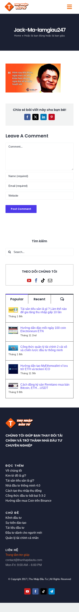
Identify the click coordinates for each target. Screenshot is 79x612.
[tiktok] (43, 591)
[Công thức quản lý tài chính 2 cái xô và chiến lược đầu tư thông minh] (13, 347)
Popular (17, 299)
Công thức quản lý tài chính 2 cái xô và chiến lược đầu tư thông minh (43, 348)
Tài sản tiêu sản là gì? (20, 480)
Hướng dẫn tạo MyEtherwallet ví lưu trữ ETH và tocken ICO (44, 367)
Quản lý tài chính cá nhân (22, 537)
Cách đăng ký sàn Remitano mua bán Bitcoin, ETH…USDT (44, 386)
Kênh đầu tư (14, 517)
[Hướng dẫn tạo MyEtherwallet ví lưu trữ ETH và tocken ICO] (13, 366)
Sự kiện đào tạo (16, 522)
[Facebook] (36, 280)
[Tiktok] (43, 280)
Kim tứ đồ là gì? (16, 475)
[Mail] (50, 280)
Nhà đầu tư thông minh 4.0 (23, 485)
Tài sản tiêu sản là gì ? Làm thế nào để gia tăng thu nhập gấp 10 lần (43, 310)
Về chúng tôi (14, 470)
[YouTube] (29, 280)
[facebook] (35, 591)
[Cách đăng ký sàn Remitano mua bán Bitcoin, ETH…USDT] (13, 385)
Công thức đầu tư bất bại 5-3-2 (26, 495)
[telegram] (52, 591)
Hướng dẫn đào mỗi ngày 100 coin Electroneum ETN (43, 329)
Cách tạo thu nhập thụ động (24, 490)
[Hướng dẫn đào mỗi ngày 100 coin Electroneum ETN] (13, 328)
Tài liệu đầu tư (15, 527)
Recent (39, 299)
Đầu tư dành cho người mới (24, 532)
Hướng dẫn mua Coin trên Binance (28, 500)
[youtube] (27, 591)
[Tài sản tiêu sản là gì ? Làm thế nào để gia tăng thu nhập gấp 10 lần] (13, 309)
